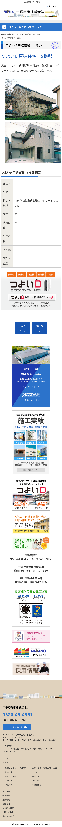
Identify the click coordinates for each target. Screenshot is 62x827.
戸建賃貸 (9, 784)
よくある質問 (8, 808)
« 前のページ (22, 328)
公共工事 (9, 772)
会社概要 (6, 795)
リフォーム (36, 772)
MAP (51, 748)
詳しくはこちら (29, 387)
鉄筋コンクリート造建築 (15, 768)
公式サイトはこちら (31, 400)
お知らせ (6, 803)
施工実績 (6, 791)
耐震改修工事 (10, 776)
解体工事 (36, 776)
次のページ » (39, 328)
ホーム (5, 758)
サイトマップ (54, 6)
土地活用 (9, 780)
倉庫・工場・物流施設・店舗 (44, 768)
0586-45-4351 (18, 714)
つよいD (35, 780)
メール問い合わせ (14, 727)
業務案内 (6, 762)
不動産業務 (36, 784)
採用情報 (6, 799)
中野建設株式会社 (15, 707)
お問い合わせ (8, 812)
